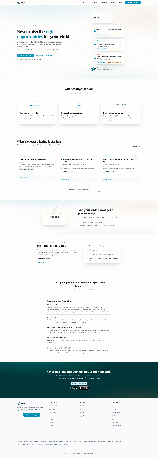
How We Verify (116, 409)
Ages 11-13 (83, 412)
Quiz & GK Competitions (46, 444)
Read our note (40, 262)
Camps (51, 419)
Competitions (52, 409)
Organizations (104, 2)
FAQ (113, 419)
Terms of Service (116, 425)
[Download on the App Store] (84, 388)
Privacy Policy (115, 422)
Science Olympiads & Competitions (62, 441)
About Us (114, 406)
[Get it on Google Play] (73, 388)
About (113, 2)
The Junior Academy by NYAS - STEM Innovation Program (77, 160)
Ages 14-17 (83, 416)
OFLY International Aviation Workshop (32, 159)
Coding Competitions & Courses (97, 441)
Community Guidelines (118, 429)
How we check (107, 121)
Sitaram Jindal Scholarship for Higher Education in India (120, 160)
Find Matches (83, 406)
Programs (51, 416)
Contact (120, 2)
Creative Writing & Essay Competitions (27, 444)
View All (135, 146)
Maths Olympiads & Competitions (42, 441)
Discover (84, 2)
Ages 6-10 (83, 409)
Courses (51, 422)
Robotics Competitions (80, 441)
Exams (50, 429)
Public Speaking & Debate (61, 444)
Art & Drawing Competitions (114, 441)
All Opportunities (53, 406)
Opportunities (94, 2)
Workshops (52, 425)
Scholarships (52, 412)
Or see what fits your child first (44, 55)
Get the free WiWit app (132, 2)
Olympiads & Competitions (24, 441)
